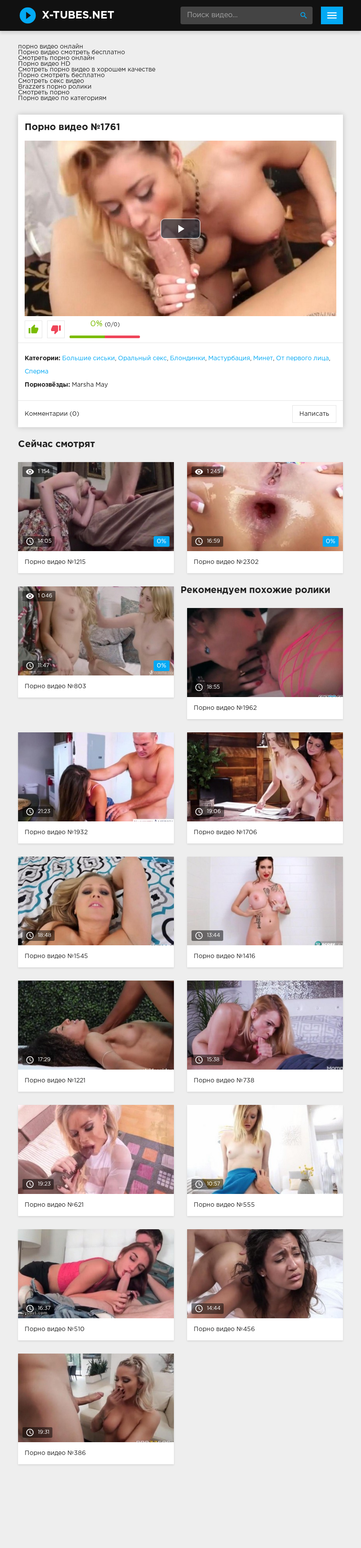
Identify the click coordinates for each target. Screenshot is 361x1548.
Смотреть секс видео (51, 81)
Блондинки (187, 358)
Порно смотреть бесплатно (61, 75)
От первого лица (302, 358)
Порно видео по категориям (62, 98)
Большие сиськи (88, 358)
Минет (263, 358)
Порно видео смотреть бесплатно (71, 52)
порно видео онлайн (50, 46)
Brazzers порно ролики (55, 87)
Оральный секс (142, 358)
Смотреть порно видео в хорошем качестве (86, 69)
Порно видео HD (44, 64)
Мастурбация (229, 358)
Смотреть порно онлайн (56, 58)
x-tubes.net (78, 15)
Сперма (36, 371)
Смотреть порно (44, 92)
